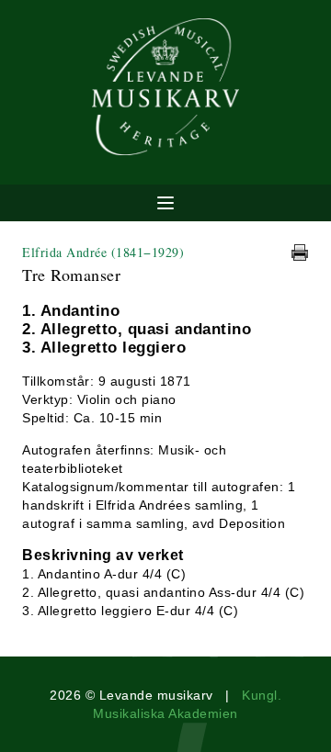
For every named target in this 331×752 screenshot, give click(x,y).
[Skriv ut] (300, 252)
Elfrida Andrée (103, 252)
